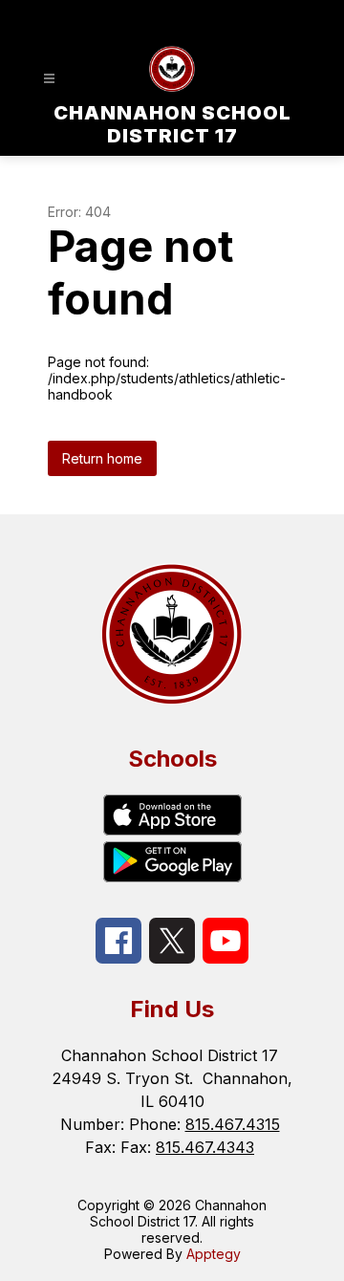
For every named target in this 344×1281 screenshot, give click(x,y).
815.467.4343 (205, 1147)
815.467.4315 (232, 1124)
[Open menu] (49, 79)
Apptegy (213, 1254)
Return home (102, 458)
